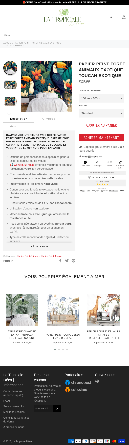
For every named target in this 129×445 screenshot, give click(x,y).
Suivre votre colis (13, 406)
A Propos (48, 118)
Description (18, 118)
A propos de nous (13, 427)
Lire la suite (40, 246)
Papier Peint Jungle (51, 256)
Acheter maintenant (101, 138)
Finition (83, 105)
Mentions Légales (14, 412)
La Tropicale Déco (22, 441)
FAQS (7, 400)
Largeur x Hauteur (90, 90)
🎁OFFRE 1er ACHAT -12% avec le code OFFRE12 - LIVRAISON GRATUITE (64, 2)
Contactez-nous (24, 164)
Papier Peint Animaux (28, 256)
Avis (13, 126)
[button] (55, 349)
